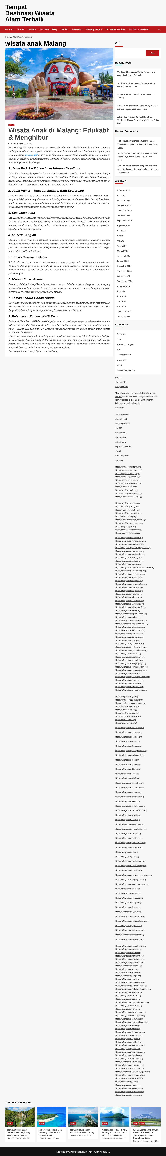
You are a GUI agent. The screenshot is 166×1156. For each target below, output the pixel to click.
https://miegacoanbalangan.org (129, 1088)
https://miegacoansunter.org (127, 1028)
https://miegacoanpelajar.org (128, 975)
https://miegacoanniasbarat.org (129, 587)
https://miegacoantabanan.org (128, 597)
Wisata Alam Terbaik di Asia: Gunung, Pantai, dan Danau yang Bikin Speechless (137, 107)
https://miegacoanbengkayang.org (130, 663)
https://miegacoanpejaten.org (128, 1042)
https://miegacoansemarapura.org (130, 1015)
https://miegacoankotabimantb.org (131, 810)
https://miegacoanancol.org (127, 673)
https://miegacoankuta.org (127, 979)
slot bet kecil (121, 419)
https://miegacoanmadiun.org (128, 683)
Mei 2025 (121, 241)
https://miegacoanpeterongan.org (130, 959)
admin (13, 143)
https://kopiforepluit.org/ (126, 490)
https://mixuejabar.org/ (125, 719)
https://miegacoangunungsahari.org (131, 670)
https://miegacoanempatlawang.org (131, 620)
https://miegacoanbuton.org (127, 610)
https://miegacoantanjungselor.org (130, 879)
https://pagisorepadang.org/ (127, 476)
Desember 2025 (124, 205)
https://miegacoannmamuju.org (129, 580)
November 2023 (124, 311)
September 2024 (124, 281)
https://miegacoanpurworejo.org (129, 633)
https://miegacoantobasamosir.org (130, 607)
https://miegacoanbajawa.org (128, 564)
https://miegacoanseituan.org (128, 952)
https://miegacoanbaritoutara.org (130, 630)
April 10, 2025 (23, 143)
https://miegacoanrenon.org (127, 741)
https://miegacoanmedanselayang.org (132, 921)
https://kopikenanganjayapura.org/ (130, 519)
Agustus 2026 (123, 190)
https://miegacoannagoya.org (128, 911)
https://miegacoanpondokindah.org (131, 829)
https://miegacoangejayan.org (128, 732)
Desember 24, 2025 (148, 1141)
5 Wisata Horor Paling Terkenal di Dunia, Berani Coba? (138, 144)
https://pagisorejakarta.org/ (127, 533)
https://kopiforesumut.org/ (127, 510)
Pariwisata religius (125, 344)
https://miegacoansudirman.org (129, 1035)
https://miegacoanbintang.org (128, 557)
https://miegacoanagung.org (127, 764)
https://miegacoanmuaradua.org (129, 870)
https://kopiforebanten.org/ (127, 503)
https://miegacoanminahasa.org (129, 898)
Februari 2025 (123, 256)
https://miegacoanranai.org (127, 778)
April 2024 (122, 306)
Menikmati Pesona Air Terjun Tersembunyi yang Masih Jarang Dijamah (136, 73)
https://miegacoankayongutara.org (130, 541)
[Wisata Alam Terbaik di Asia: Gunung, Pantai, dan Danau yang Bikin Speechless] (114, 1117)
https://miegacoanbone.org (127, 1025)
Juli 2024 (121, 291)
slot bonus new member (128, 165)
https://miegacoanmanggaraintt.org (131, 584)
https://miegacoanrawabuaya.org (130, 824)
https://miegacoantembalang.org (129, 934)
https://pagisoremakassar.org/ (128, 529)
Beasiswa (44, 29)
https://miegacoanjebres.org (127, 972)
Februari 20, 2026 (116, 1138)
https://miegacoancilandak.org (128, 1055)
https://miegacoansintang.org (128, 746)
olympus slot (120, 437)
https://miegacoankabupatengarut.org (132, 1002)
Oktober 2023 (123, 316)
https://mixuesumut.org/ (126, 723)
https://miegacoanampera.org (128, 792)
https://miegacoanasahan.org (128, 617)
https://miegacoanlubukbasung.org (130, 865)
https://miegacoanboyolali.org (128, 992)
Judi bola (31, 29)
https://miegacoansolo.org (127, 969)
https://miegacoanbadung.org (128, 593)
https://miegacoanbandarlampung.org (132, 884)
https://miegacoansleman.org (128, 907)
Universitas (77, 29)
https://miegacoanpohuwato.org (129, 544)
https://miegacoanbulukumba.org (130, 554)
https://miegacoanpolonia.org (128, 949)
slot (119, 349)
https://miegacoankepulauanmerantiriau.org (134, 567)
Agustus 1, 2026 (21, 1138)
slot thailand (120, 432)
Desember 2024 (124, 266)
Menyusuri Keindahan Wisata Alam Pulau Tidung (135, 96)
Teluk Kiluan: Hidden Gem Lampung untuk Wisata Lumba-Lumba (136, 84)
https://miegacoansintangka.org (129, 561)
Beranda (9, 29)
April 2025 (122, 246)
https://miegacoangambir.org (128, 1048)
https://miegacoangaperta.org (128, 925)
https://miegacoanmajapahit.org (129, 939)
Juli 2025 (121, 230)
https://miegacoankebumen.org (129, 1018)
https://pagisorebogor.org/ (127, 696)
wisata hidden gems (126, 370)
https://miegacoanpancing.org (128, 1095)
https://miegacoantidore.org (127, 769)
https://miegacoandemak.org (128, 653)
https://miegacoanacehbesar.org (129, 600)
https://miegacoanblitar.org (127, 1008)
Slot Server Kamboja (115, 29)
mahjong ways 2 (122, 414)
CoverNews (91, 1151)
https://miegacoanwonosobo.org (129, 787)
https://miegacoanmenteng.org (129, 847)
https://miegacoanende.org (127, 759)
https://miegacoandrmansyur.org (129, 686)
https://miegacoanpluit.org (127, 856)
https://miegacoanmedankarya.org (130, 946)
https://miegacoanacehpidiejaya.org (131, 647)
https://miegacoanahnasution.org (129, 727)
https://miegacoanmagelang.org (129, 955)
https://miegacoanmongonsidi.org (130, 916)
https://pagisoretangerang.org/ (129, 699)
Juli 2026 (121, 195)
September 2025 (124, 220)
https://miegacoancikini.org (127, 819)
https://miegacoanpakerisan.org (129, 680)
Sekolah (64, 29)
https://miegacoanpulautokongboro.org (133, 547)
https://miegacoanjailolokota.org (129, 643)
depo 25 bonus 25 (123, 446)
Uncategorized (124, 355)
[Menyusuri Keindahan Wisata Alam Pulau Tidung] (83, 1117)
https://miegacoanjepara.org (127, 999)
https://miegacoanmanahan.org (129, 537)
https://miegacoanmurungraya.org (130, 574)
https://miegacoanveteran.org (128, 965)
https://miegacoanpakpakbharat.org (131, 650)
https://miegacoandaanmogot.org (130, 1032)
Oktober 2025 (123, 215)
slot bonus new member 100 (130, 141)
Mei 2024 (121, 301)
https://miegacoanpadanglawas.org (131, 985)
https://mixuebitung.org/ (126, 516)
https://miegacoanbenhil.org (127, 815)
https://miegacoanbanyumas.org (129, 551)
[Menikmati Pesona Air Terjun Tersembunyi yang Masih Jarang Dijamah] (20, 1117)
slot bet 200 (120, 382)
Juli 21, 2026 (83, 1135)
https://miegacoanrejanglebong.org (131, 613)
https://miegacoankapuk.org (127, 1038)
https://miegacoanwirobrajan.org (130, 930)
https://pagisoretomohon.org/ (128, 470)
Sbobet (20, 29)
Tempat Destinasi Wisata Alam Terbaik (30, 13)
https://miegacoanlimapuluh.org (129, 660)
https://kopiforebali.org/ (126, 709)
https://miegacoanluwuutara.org (129, 603)
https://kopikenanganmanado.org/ (130, 703)
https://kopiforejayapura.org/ (128, 513)
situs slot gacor (122, 455)
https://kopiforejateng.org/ (127, 506)
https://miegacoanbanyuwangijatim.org (132, 1071)
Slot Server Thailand (139, 29)
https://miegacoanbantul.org (128, 1085)
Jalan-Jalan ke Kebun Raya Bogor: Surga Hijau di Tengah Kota (137, 156)
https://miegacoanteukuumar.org (129, 1091)
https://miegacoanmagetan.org (129, 590)
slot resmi (119, 407)
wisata (11, 125)
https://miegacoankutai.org (127, 640)
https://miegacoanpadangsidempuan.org (133, 989)
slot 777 (118, 428)
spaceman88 (31, 154)
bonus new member (126, 153)
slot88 (118, 451)
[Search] (159, 29)
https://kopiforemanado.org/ (128, 716)
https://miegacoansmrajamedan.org (131, 690)
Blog (54, 29)
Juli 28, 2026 (51, 1138)
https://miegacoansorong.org (128, 893)
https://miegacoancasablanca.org (130, 1052)
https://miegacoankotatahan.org (129, 782)
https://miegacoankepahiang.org (129, 1065)
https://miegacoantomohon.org (129, 1058)
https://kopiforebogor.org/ (127, 713)
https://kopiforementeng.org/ (128, 483)
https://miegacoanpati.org (126, 1081)
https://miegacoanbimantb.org (129, 577)
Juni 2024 (121, 296)
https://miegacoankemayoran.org (130, 806)
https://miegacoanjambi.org (127, 888)
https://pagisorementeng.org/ (128, 466)
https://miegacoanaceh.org (127, 773)
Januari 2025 (123, 261)
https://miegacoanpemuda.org (128, 736)
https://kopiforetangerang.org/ (129, 523)
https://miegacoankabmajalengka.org (132, 1022)
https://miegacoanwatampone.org (130, 627)
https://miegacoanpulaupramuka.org (131, 750)
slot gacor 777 (121, 386)
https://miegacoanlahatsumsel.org (130, 1075)
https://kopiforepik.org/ (126, 486)
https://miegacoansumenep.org (129, 1078)
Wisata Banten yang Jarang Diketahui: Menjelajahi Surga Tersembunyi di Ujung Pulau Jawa (138, 120)
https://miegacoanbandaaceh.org (130, 1045)
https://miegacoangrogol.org (128, 833)
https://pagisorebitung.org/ (127, 473)
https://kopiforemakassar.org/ (128, 496)
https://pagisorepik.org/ (126, 526)
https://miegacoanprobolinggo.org (130, 1012)
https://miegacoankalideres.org (129, 838)
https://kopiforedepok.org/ (127, 706)
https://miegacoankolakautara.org (130, 861)
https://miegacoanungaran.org (128, 1005)
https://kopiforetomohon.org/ (128, 493)
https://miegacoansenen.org (127, 801)
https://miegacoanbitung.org (128, 1061)
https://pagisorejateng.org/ (127, 480)
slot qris (118, 377)
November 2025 (124, 210)
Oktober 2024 (123, 276)
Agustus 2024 (123, 286)
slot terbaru (120, 442)
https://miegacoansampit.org (128, 995)
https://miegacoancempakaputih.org (131, 666)
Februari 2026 (123, 200)
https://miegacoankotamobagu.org (130, 570)
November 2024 (124, 271)
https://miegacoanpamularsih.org (130, 962)
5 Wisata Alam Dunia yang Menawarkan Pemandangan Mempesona (137, 169)
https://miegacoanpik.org (126, 852)
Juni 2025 (121, 236)
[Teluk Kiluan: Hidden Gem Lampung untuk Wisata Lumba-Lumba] (51, 1117)
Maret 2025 (122, 251)
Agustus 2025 (123, 225)
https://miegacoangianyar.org (128, 902)
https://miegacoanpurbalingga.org (130, 982)
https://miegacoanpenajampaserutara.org (133, 875)
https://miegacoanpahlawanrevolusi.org (132, 676)
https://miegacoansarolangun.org (130, 656)
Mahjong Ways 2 (94, 29)
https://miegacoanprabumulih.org (130, 755)
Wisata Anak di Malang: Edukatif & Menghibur (58, 134)
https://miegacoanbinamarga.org (129, 796)
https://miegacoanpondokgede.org (130, 842)
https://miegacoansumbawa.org (129, 637)
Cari (117, 43)
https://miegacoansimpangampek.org (131, 623)
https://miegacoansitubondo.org (129, 1068)
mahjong (119, 460)
